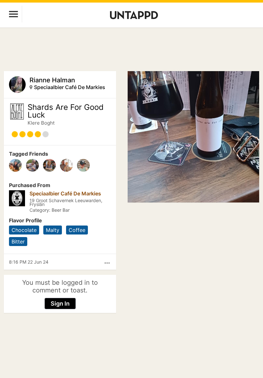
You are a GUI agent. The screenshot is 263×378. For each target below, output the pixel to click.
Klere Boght (41, 123)
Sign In (60, 303)
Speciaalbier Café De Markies (69, 87)
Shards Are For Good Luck (66, 111)
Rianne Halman (52, 80)
